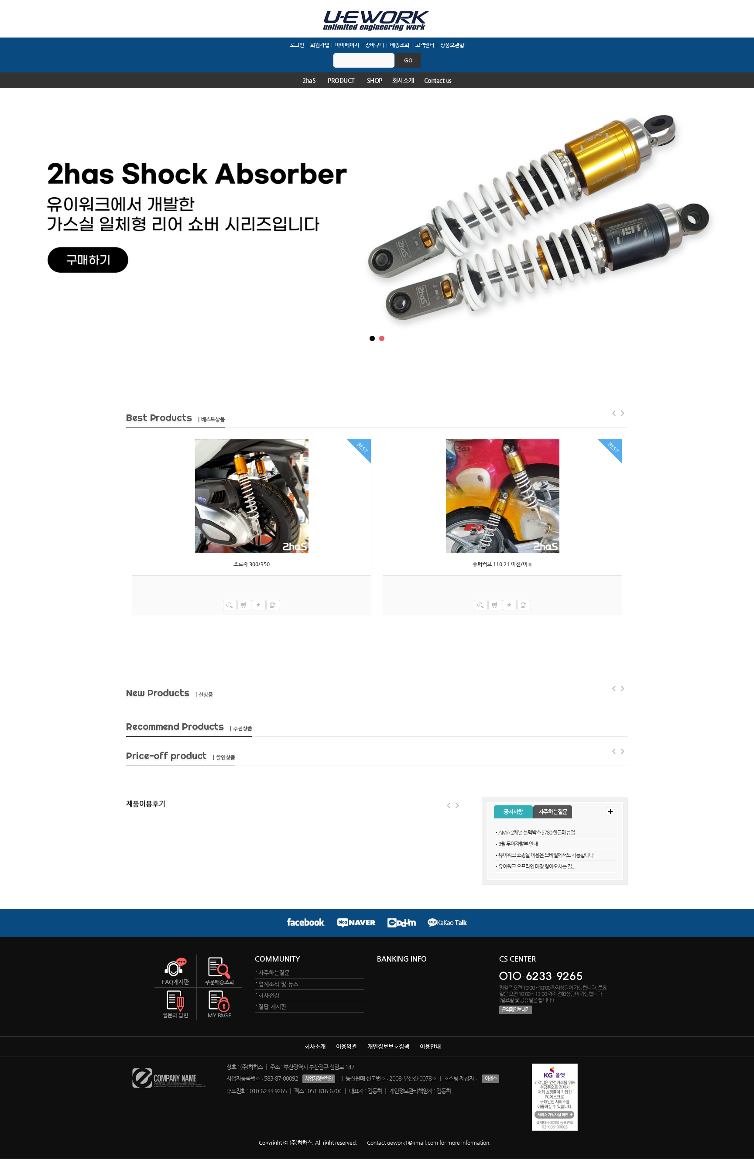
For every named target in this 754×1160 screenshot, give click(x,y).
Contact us (438, 80)
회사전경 (268, 995)
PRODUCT (341, 80)
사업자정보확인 (318, 1078)
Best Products (175, 417)
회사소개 (403, 80)
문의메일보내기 (515, 1010)
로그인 (297, 45)
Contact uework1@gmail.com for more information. (429, 1142)
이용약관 (346, 1046)
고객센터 (425, 45)
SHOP (374, 80)
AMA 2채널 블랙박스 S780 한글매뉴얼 (536, 832)
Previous (449, 805)
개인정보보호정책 (388, 1046)
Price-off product (180, 755)
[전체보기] (610, 811)
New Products (169, 693)
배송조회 (399, 45)
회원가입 (319, 45)
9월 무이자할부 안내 (518, 844)
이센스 (491, 1078)
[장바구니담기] (244, 605)
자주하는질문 (552, 811)
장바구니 (374, 45)
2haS (308, 80)
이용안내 (430, 1046)
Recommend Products (189, 726)
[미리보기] (230, 605)
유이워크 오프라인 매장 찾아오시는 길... (537, 866)
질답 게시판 (272, 1006)
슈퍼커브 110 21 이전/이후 (502, 564)
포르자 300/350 (251, 564)
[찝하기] (273, 605)
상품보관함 (452, 45)
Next (458, 805)
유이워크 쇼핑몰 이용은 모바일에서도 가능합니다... (547, 855)
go (408, 60)
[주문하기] (259, 605)
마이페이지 (347, 45)
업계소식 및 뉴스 (278, 984)
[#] (251, 496)
